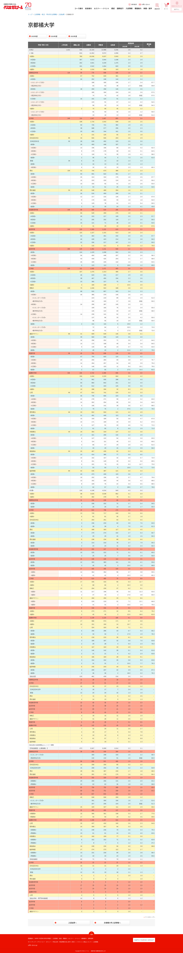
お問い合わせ (32, 945)
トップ (30, 14)
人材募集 (95, 942)
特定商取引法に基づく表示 (67, 942)
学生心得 (55, 942)
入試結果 (61, 14)
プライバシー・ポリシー (44, 942)
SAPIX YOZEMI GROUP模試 (43, 938)
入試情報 (37, 14)
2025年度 (34, 36)
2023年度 (74, 36)
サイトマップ (32, 942)
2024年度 (54, 36)
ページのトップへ (150, 917)
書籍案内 (84, 938)
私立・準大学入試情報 (49, 14)
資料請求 (90, 938)
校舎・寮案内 (63, 938)
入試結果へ (72, 923)
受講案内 (30, 938)
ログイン (176, 9)
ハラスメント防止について (84, 942)
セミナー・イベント (74, 938)
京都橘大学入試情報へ (112, 923)
